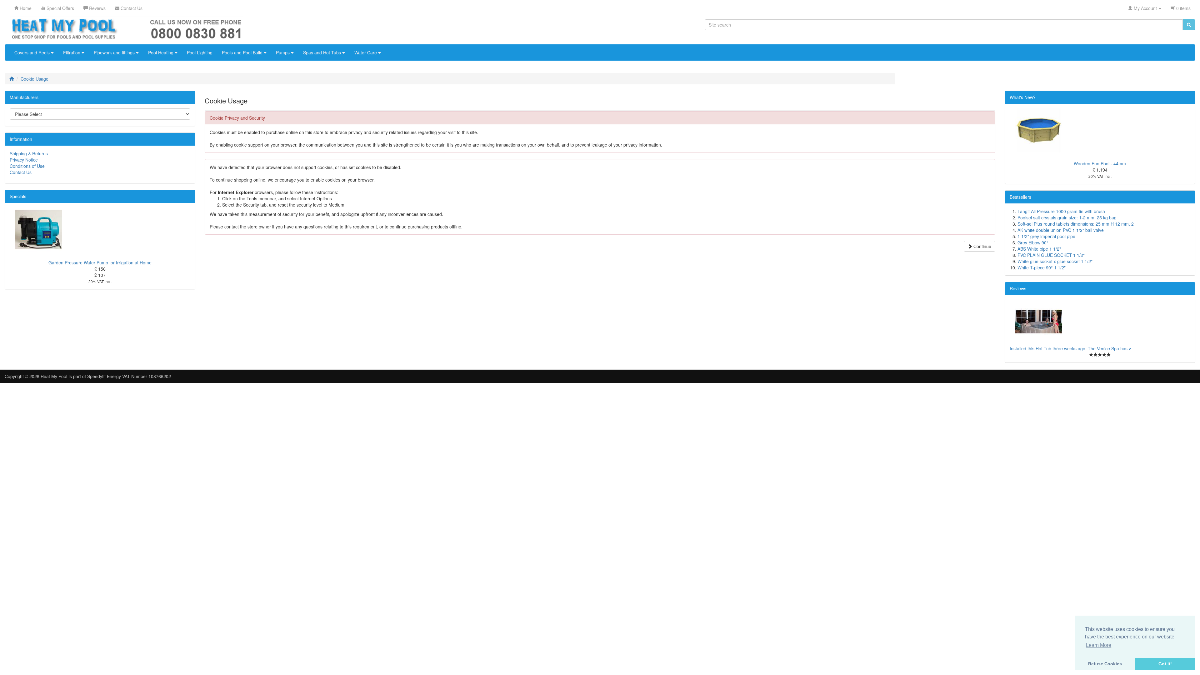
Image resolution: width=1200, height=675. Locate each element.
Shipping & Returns (29, 153)
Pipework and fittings (115, 52)
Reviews (1018, 288)
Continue (981, 246)
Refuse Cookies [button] (1105, 663)
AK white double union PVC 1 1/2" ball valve (1061, 230)
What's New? (1023, 97)
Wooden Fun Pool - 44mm (1100, 163)
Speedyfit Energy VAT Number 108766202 (129, 376)
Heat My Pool (54, 376)
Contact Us (21, 172)
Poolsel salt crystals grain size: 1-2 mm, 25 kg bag (1067, 217)
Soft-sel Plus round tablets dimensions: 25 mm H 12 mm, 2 (1076, 224)
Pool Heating (161, 52)
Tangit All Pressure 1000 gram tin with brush (1061, 211)
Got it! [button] (1165, 663)
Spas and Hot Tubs (322, 52)
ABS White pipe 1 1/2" (1039, 249)
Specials (18, 196)
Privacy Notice (24, 160)
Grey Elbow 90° (1033, 242)
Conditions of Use (27, 166)
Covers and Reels (32, 52)
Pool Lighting (199, 52)
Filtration (72, 52)
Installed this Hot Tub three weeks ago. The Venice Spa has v (1070, 348)
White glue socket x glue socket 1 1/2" (1055, 261)
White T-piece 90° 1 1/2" (1042, 267)
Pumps (283, 52)
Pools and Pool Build (243, 52)
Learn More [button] (1098, 645)
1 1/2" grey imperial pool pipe (1046, 236)
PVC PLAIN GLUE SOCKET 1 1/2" (1051, 255)
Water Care (366, 52)
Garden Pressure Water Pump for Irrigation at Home (100, 262)
